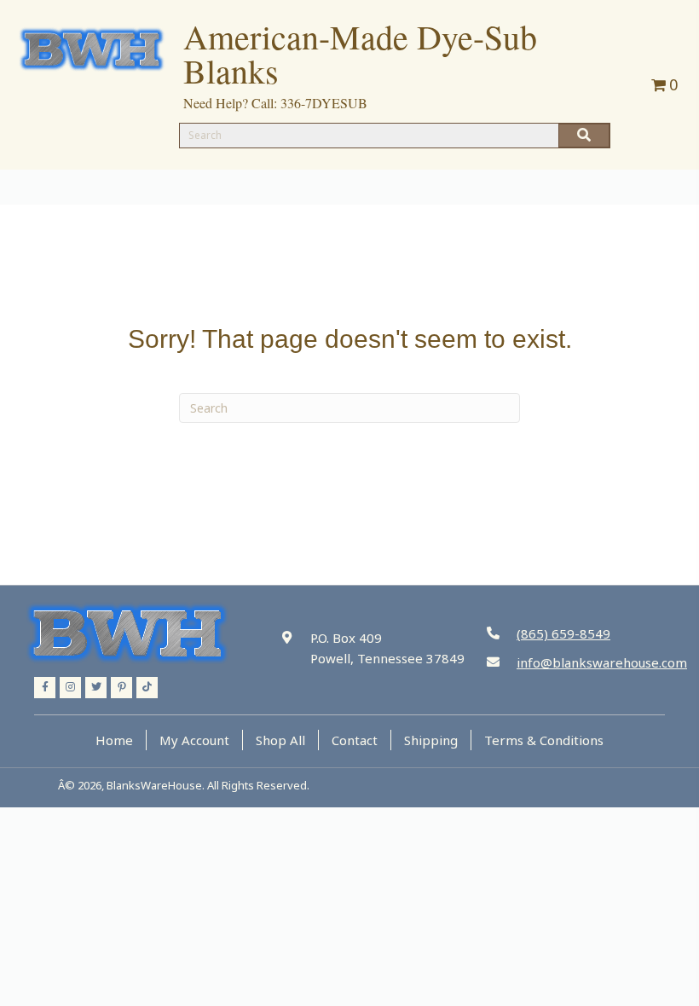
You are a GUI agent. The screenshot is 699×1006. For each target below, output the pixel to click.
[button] (44, 687)
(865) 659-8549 (563, 633)
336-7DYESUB (323, 103)
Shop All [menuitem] (280, 740)
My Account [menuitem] (194, 740)
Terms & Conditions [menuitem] (544, 740)
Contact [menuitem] (355, 740)
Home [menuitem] (114, 740)
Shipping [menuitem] (431, 740)
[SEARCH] (583, 135)
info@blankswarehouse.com (602, 662)
